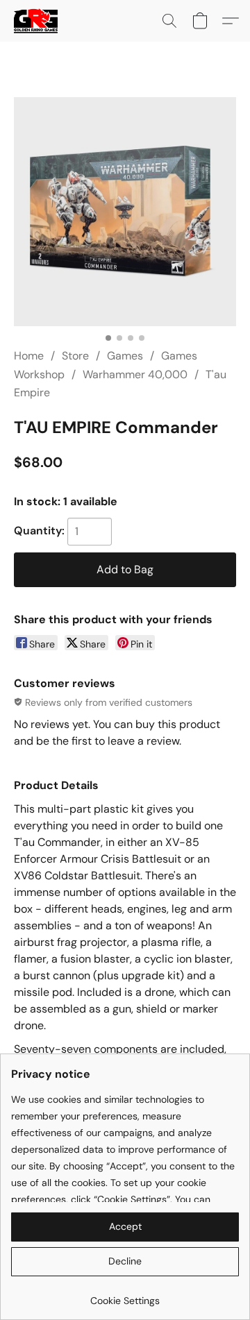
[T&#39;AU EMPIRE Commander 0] (125, 211)
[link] (125, 1295)
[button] (36, 21)
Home (29, 355)
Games (125, 355)
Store (75, 355)
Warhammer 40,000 (135, 374)
